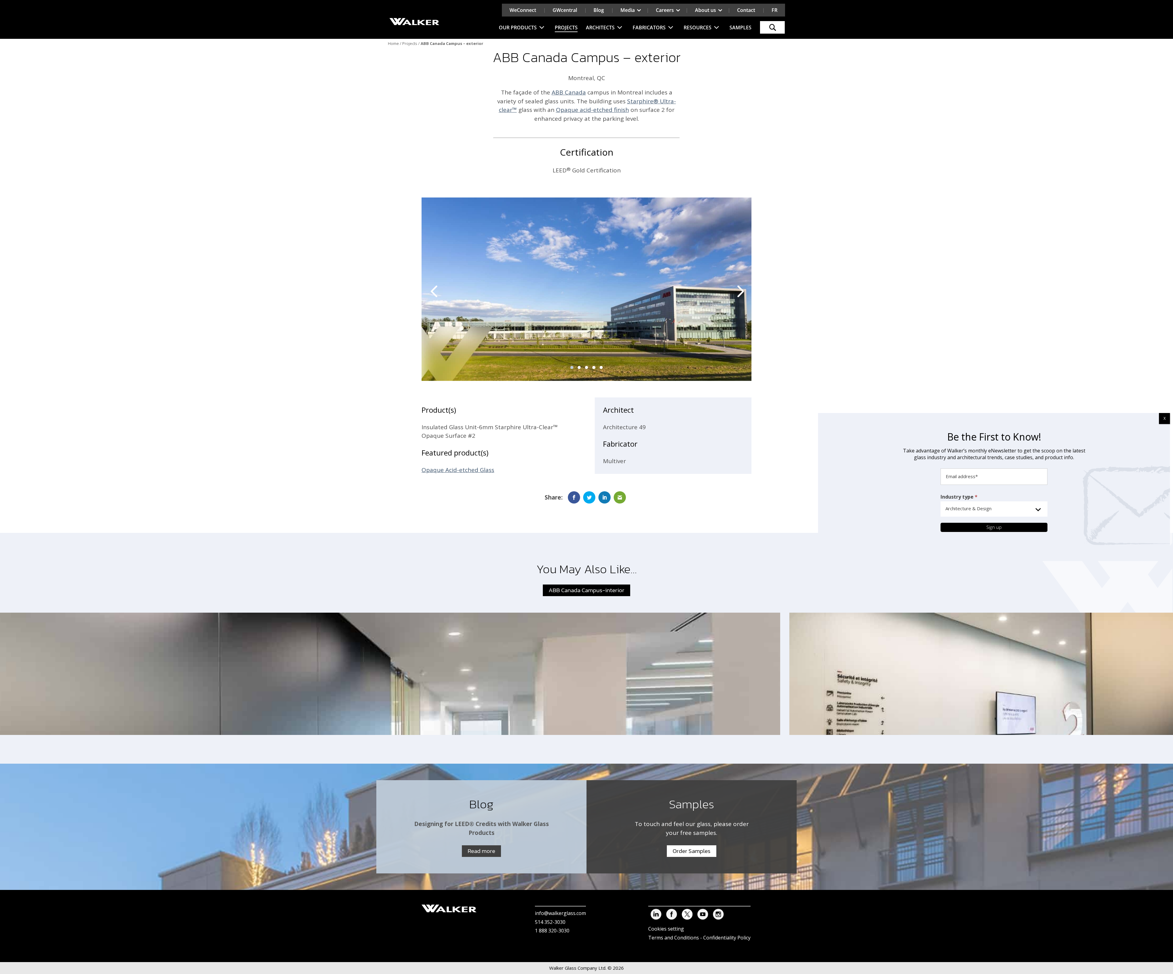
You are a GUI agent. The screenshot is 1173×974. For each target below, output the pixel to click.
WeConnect (523, 10)
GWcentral (565, 10)
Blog (599, 10)
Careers (665, 10)
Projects (566, 27)
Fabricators (649, 27)
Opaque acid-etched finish (592, 110)
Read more (481, 851)
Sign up (994, 527)
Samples (740, 27)
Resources (697, 27)
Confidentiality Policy (727, 937)
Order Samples (692, 851)
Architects (600, 27)
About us (705, 10)
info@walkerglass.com (560, 913)
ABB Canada (569, 92)
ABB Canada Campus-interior (586, 590)
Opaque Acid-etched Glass (458, 470)
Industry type (959, 496)
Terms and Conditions (673, 937)
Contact (746, 10)
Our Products (518, 27)
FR (774, 10)
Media (627, 10)
